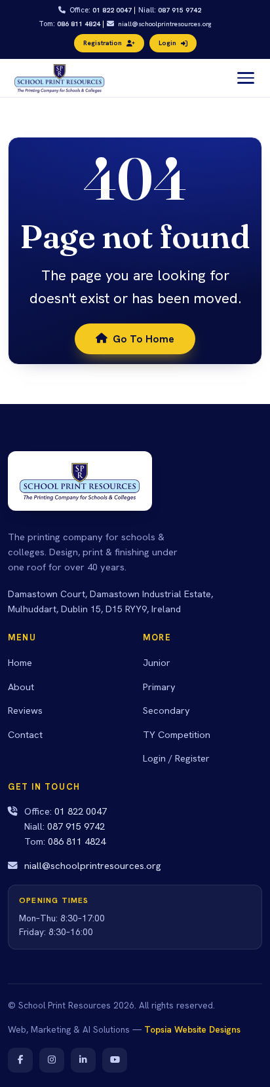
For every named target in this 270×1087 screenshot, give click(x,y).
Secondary (166, 710)
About (21, 686)
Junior (156, 662)
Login (167, 43)
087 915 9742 (179, 10)
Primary (159, 686)
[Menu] (246, 78)
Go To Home (143, 339)
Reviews (25, 710)
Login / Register (176, 758)
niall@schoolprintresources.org (165, 24)
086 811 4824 (78, 24)
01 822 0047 (112, 10)
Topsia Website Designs (192, 1029)
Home (20, 662)
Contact (25, 734)
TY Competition (176, 734)
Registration (102, 43)
